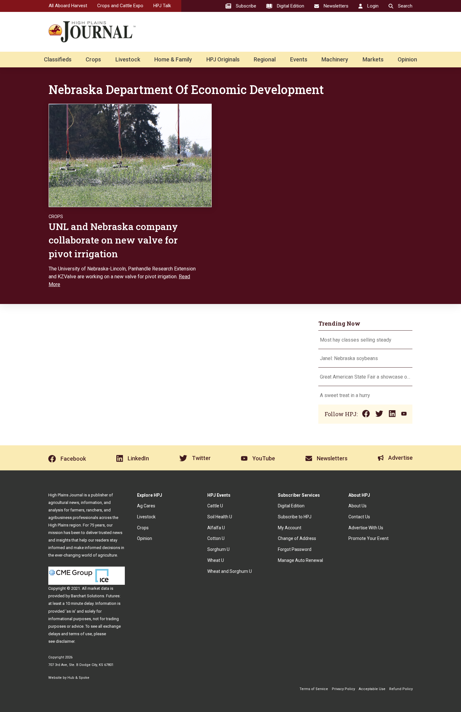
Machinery (334, 59)
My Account (289, 527)
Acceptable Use (372, 689)
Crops (93, 59)
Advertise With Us (365, 527)
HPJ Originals (223, 59)
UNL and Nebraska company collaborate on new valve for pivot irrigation (113, 240)
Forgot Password (294, 549)
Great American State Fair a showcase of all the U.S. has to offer (365, 377)
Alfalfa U (216, 527)
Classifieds (58, 59)
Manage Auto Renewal (300, 560)
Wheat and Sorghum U (229, 571)
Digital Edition (291, 505)
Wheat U (215, 560)
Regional (265, 59)
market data (98, 588)
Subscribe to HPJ (294, 516)
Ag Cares (146, 505)
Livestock (127, 59)
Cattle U (215, 505)
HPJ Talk (162, 5)
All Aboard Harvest (68, 5)
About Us (357, 505)
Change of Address (297, 538)
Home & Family (173, 59)
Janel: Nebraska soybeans (349, 358)
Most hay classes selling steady (355, 340)
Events (298, 59)
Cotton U (216, 538)
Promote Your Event (368, 538)
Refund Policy (401, 689)
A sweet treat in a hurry (345, 395)
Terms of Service (313, 689)
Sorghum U (218, 549)
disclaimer (65, 641)
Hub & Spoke (78, 678)
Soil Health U (219, 516)
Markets (373, 59)
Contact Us (359, 516)
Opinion (407, 59)
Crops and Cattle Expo (120, 5)
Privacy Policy (343, 689)
